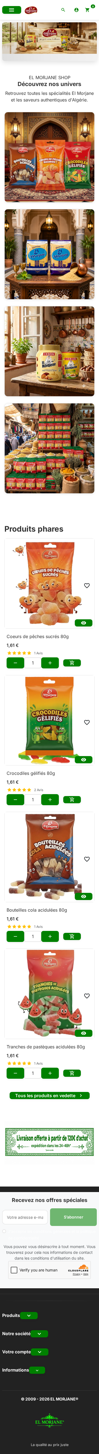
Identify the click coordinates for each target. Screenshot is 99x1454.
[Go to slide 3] (56, 54)
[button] (63, 10)
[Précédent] (9, 41)
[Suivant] (89, 41)
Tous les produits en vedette (49, 1095)
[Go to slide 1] (28, 54)
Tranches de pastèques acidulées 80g (46, 1046)
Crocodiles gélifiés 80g (31, 773)
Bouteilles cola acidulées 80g (37, 910)
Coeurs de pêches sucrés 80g (38, 636)
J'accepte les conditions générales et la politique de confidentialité (52, 1234)
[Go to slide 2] (42, 54)
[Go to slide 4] (70, 54)
